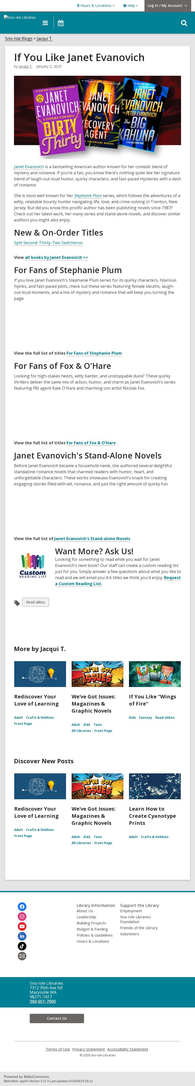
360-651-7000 (43, 1001)
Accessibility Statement (127, 1049)
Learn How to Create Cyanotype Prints (152, 815)
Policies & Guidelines (95, 935)
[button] (95, 5)
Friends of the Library (139, 927)
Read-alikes (35, 603)
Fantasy (145, 717)
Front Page (23, 723)
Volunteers (129, 933)
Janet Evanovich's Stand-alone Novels (92, 538)
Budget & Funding (92, 928)
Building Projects (91, 922)
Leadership (86, 916)
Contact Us (57, 1018)
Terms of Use (58, 1049)
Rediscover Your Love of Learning (36, 700)
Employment (131, 910)
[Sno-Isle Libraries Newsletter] (22, 956)
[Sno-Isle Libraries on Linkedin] (22, 936)
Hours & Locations (93, 941)
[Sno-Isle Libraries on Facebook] (22, 906)
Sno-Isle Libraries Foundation (135, 919)
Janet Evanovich (29, 166)
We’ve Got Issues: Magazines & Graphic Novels (94, 703)
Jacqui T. (45, 38)
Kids (87, 724)
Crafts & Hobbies (40, 717)
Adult (18, 717)
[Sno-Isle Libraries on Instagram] (22, 916)
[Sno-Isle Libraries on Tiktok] (22, 946)
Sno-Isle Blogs (18, 38)
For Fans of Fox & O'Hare (91, 443)
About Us (85, 910)
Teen (98, 724)
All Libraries (81, 731)
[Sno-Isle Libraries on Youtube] (22, 926)
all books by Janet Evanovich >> (56, 257)
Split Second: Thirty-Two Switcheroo (48, 242)
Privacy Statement (88, 1049)
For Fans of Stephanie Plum (94, 353)
